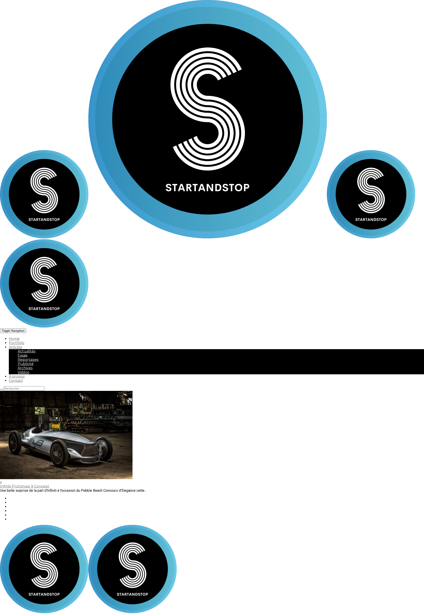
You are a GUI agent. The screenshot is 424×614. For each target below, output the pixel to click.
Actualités (26, 351)
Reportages (28, 360)
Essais (22, 355)
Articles (15, 347)
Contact (16, 381)
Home (14, 339)
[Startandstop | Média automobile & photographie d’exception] (163, 237)
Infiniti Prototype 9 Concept (24, 486)
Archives (25, 368)
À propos (17, 376)
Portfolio (16, 343)
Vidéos (23, 372)
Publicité (26, 364)
